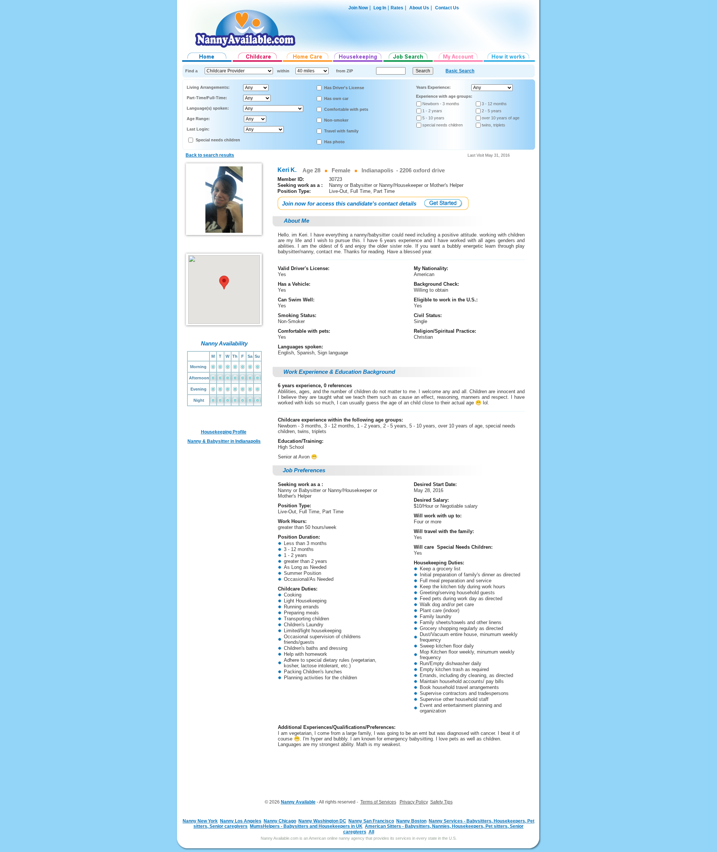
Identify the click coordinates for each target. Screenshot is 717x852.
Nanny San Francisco (371, 821)
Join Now (358, 7)
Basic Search (460, 70)
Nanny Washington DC (322, 821)
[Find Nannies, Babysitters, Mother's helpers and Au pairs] (257, 62)
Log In (379, 7)
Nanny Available (298, 802)
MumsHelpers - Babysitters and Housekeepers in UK (306, 826)
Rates (397, 7)
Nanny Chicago (280, 821)
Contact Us (447, 7)
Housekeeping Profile (223, 432)
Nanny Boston (411, 821)
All (371, 831)
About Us (419, 7)
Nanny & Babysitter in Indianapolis (224, 441)
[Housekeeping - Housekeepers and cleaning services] (358, 62)
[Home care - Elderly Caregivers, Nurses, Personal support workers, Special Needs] (308, 62)
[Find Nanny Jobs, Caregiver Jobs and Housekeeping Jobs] (408, 62)
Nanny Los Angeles (240, 821)
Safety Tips (441, 802)
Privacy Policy (414, 802)
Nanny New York (200, 821)
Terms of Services (378, 802)
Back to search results (210, 155)
